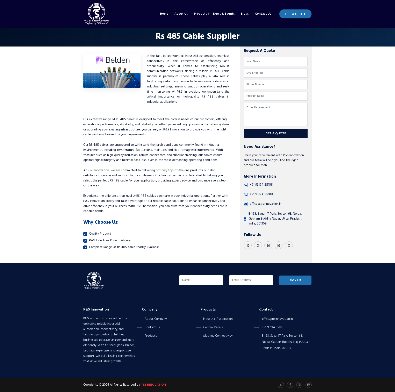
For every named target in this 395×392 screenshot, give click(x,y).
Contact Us (263, 13)
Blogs (245, 13)
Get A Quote (295, 14)
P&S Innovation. (153, 384)
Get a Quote (275, 133)
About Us (181, 13)
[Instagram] (268, 245)
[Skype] (289, 245)
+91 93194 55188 (261, 185)
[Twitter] (248, 245)
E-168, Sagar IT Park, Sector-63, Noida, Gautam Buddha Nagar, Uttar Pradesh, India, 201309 (286, 342)
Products (200, 13)
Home (164, 13)
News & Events (224, 13)
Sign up (295, 280)
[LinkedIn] (278, 245)
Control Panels (213, 327)
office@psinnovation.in (265, 204)
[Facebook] (258, 245)
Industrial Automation (218, 318)
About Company (156, 318)
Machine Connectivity (217, 335)
